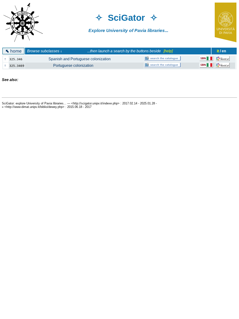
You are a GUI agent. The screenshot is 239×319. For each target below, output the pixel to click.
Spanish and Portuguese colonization (70, 59)
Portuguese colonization (61, 65)
